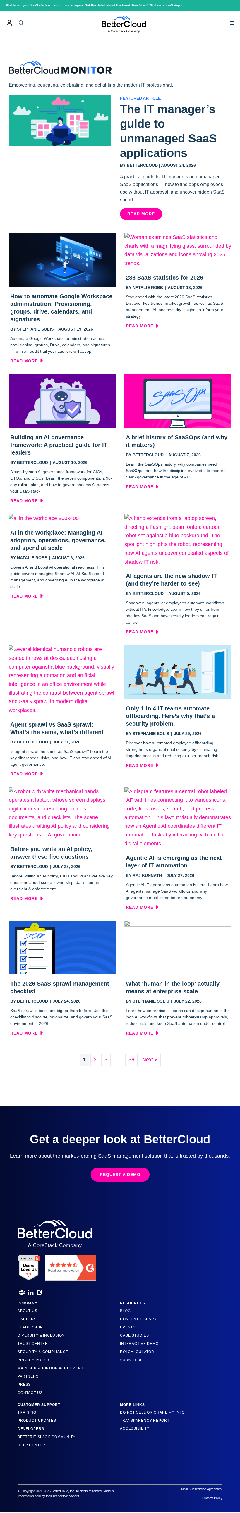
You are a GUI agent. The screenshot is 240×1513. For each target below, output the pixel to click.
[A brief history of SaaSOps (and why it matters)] (177, 401)
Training (27, 1412)
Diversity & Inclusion (41, 1335)
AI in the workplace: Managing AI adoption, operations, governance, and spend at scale (58, 540)
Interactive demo (139, 1344)
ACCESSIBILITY (134, 1428)
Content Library (138, 1319)
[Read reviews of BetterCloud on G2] (70, 1266)
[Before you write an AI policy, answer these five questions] (62, 813)
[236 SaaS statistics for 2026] (177, 250)
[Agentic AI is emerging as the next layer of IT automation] (177, 817)
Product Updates (37, 1421)
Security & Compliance (43, 1352)
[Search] (21, 23)
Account (9, 23)
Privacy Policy (34, 1360)
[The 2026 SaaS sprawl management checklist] (62, 947)
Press (24, 1385)
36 (131, 1060)
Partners (28, 1376)
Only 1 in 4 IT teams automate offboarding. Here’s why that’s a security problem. (170, 716)
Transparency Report (144, 1421)
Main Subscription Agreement (50, 1368)
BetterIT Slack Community (47, 1437)
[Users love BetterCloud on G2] (29, 1266)
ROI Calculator (137, 1352)
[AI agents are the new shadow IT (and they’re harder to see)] (177, 540)
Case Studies (134, 1335)
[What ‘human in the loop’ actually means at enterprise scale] (177, 947)
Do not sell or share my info (152, 1412)
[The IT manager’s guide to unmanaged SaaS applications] (60, 120)
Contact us (30, 1393)
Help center (31, 1445)
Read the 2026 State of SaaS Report (158, 5)
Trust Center (33, 1344)
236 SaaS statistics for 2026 (164, 277)
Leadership (30, 1327)
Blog (125, 1311)
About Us (27, 1311)
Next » (149, 1060)
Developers (31, 1429)
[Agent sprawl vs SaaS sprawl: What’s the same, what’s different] (62, 680)
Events (128, 1327)
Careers (27, 1319)
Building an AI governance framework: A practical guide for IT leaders (58, 445)
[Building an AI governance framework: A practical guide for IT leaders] (62, 401)
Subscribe (131, 1360)
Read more (26, 361)
